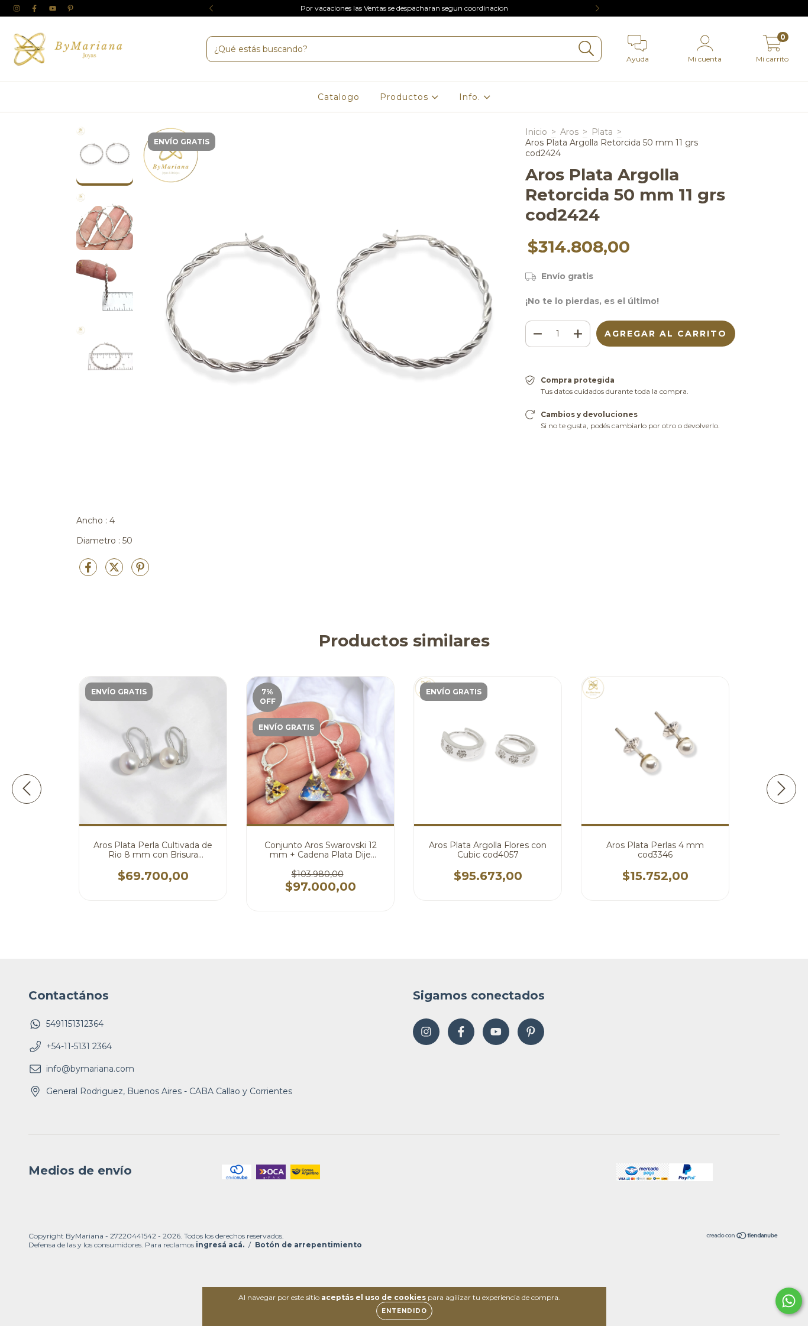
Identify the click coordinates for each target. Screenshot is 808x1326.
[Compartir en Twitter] (115, 572)
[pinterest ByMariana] (70, 8)
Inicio (536, 132)
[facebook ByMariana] (35, 8)
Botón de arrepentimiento (308, 1244)
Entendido (404, 1311)
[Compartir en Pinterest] (140, 572)
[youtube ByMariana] (54, 8)
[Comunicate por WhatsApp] (788, 1301)
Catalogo (339, 97)
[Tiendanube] (743, 1237)
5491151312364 (75, 1023)
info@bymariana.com (90, 1068)
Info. (471, 97)
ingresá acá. (220, 1244)
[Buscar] (586, 49)
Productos (405, 97)
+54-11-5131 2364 (79, 1046)
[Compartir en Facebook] (89, 572)
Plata (602, 132)
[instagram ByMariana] (18, 8)
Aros (569, 132)
